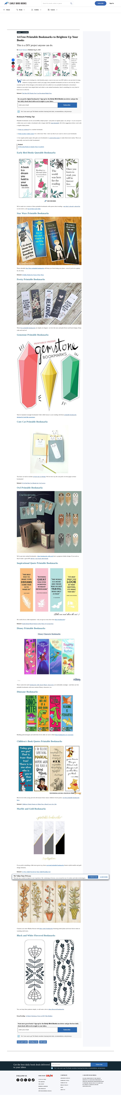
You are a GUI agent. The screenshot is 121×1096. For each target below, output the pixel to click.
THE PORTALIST (42, 1088)
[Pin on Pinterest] (13, 66)
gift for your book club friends (39, 558)
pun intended (55, 123)
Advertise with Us (65, 1078)
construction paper (54, 138)
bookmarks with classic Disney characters (42, 685)
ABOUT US (62, 1089)
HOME (19, 32)
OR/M (61, 1087)
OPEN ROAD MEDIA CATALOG (45, 1090)
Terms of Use (63, 1082)
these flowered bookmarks (56, 1009)
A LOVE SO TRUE (42, 1079)
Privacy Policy (64, 1085)
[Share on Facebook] (13, 60)
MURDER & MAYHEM (43, 1086)
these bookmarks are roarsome (64, 734)
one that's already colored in (71, 206)
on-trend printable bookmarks (55, 865)
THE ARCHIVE (41, 1081)
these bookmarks (60, 619)
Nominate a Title (64, 1080)
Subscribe (101, 3)
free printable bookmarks (27, 328)
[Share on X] (13, 63)
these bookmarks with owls (45, 556)
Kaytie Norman (23, 50)
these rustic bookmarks (46, 928)
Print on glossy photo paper (26, 133)
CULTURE (25, 32)
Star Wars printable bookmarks (35, 268)
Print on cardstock (23, 129)
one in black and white (34, 208)
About (8, 10)
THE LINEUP (41, 1084)
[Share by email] (13, 69)
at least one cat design (39, 476)
